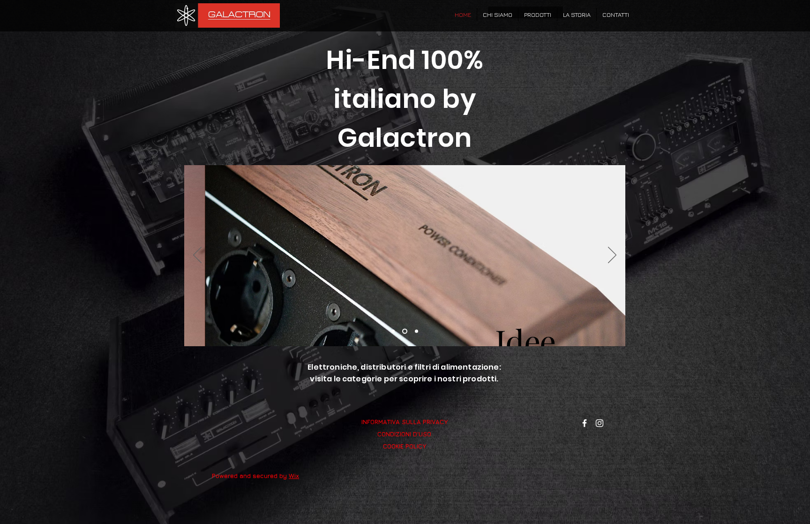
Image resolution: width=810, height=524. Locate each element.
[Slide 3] (416, 331)
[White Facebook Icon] (584, 423)
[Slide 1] (393, 331)
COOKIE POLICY (404, 446)
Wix (294, 475)
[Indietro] (197, 256)
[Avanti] (612, 256)
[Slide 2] (404, 331)
